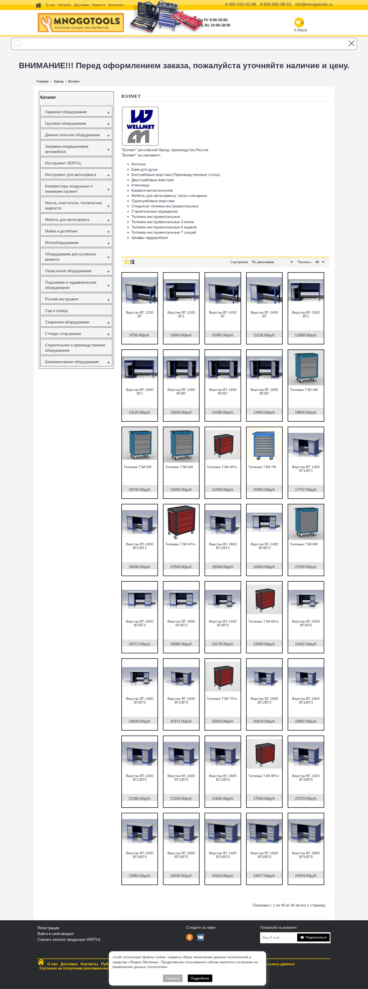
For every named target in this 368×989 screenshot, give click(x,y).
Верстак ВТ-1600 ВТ (264, 314)
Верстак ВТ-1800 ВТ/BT (264, 391)
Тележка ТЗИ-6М (179, 467)
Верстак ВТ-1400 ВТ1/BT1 (306, 469)
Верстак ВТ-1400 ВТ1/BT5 (139, 778)
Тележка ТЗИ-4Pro (222, 467)
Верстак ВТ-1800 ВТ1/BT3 (306, 700)
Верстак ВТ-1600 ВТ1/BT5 (181, 778)
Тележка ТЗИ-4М (304, 390)
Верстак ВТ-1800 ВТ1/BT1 (223, 546)
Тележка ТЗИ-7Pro (222, 699)
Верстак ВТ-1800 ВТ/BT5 (139, 700)
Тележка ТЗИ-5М (137, 467)
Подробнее (200, 978)
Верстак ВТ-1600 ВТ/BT (223, 391)
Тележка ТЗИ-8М (304, 544)
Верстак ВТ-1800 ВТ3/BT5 (181, 855)
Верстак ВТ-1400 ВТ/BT (181, 391)
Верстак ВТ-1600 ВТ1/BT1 (139, 546)
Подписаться (316, 937)
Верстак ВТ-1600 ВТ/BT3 (139, 623)
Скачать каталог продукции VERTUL (69, 939)
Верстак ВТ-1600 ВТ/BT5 (306, 623)
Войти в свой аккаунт (56, 934)
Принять (173, 978)
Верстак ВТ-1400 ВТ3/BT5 (306, 778)
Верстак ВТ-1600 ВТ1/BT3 (264, 700)
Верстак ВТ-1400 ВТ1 (306, 314)
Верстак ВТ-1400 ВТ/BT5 (223, 623)
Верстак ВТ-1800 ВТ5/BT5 (306, 855)
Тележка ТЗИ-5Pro (180, 544)
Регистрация (48, 928)
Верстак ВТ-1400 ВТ (223, 314)
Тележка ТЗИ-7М (262, 467)
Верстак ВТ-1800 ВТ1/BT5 (223, 778)
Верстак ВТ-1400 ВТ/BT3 (264, 546)
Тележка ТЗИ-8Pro (263, 776)
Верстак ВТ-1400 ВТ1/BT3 (181, 700)
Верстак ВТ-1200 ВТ (139, 314)
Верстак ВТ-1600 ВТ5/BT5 (264, 855)
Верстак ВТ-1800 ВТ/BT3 (181, 623)
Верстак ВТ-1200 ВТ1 (181, 314)
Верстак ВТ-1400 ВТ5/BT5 (223, 855)
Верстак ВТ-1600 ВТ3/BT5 (139, 855)
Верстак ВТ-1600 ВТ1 (139, 391)
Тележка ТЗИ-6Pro (263, 621)
